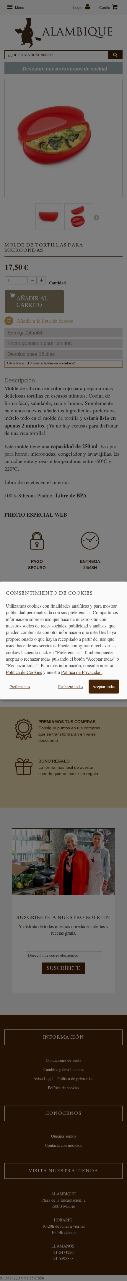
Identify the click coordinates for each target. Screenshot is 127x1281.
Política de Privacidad (81, 672)
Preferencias (19, 686)
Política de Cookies (24, 672)
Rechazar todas (70, 686)
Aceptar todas (103, 686)
